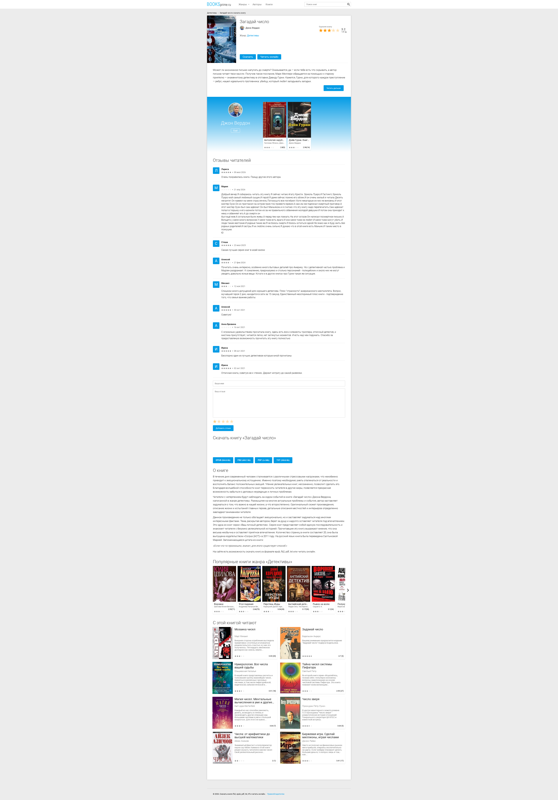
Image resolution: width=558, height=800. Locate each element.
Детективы (253, 35)
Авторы (257, 4)
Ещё (235, 130)
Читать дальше (334, 88)
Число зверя (310, 699)
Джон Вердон (253, 28)
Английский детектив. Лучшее (298, 605)
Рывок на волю (321, 605)
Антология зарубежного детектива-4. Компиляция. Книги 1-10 (274, 140)
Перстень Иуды (273, 605)
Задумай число (312, 629)
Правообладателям (275, 794)
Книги (269, 4)
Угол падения (249, 605)
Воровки (224, 605)
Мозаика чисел (245, 629)
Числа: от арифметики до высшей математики (252, 735)
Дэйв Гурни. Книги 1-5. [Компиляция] (299, 140)
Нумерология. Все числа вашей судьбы (251, 666)
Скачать (248, 56)
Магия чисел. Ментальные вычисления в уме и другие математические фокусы (253, 701)
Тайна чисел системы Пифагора (317, 666)
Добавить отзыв (223, 428)
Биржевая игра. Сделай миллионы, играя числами (320, 735)
